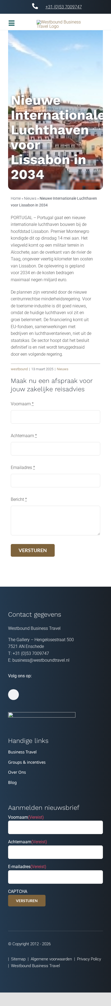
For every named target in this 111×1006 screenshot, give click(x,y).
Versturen (27, 900)
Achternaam (24, 435)
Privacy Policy (89, 959)
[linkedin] (13, 694)
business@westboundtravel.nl (41, 660)
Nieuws (30, 198)
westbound (19, 369)
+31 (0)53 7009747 (64, 6)
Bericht (19, 499)
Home (16, 198)
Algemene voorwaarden (51, 959)
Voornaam (22, 403)
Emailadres (23, 467)
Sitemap (18, 959)
